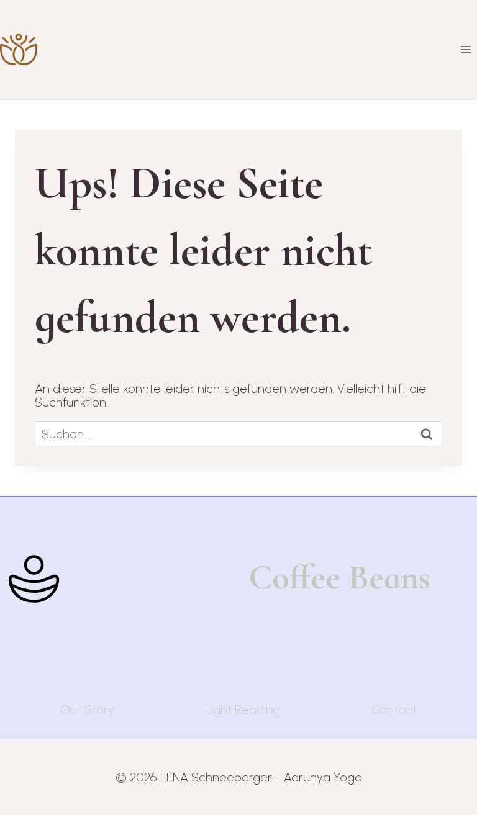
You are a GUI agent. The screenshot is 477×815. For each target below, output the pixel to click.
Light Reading (242, 709)
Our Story (87, 709)
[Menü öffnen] (465, 49)
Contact (394, 709)
